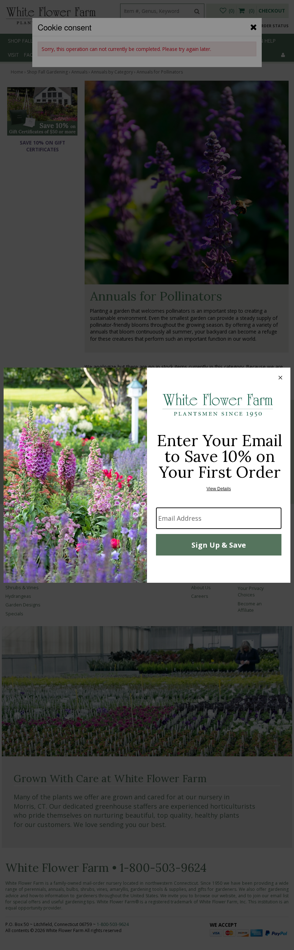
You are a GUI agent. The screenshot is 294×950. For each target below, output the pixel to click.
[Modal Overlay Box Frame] (147, 475)
